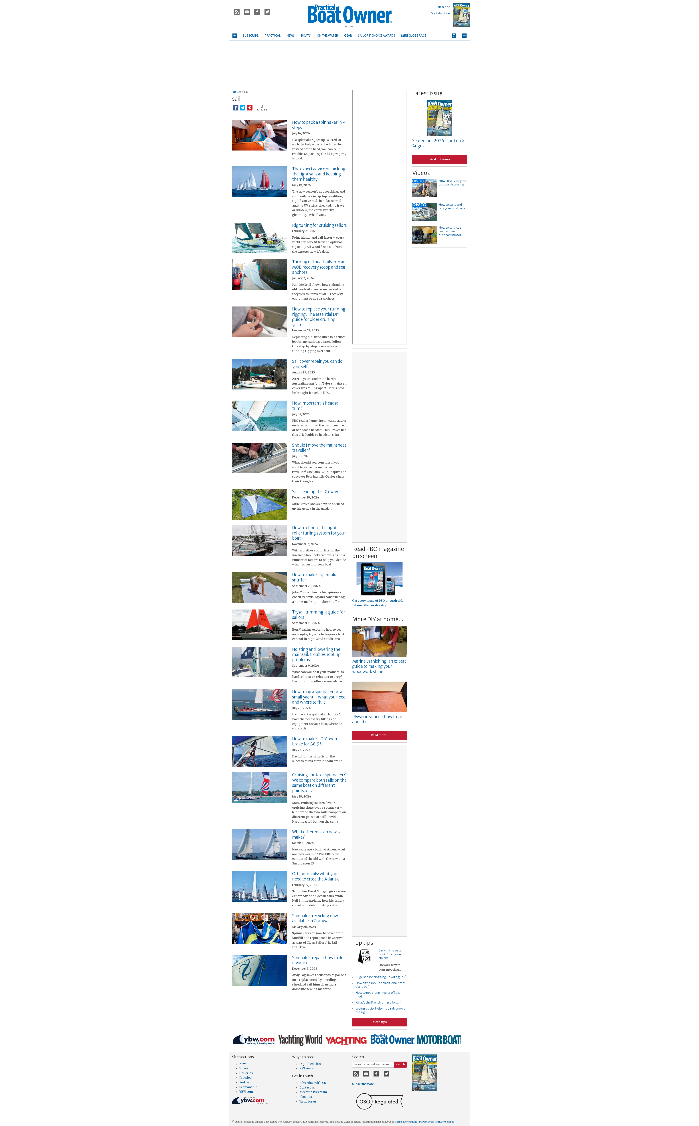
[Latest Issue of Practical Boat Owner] (461, 15)
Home (237, 91)
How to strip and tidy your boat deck (452, 206)
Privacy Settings (445, 1121)
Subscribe (443, 7)
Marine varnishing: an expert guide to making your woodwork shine (379, 666)
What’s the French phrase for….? (378, 1002)
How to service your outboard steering (453, 182)
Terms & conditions (406, 1121)
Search (400, 1064)
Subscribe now (363, 1084)
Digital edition (440, 13)
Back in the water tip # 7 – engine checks (391, 954)
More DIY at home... (377, 619)
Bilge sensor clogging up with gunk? (381, 977)
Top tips (362, 942)
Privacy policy (426, 1121)
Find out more (439, 159)
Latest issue (427, 93)
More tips (379, 1022)
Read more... (379, 735)
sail (246, 91)
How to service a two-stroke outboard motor (450, 231)
